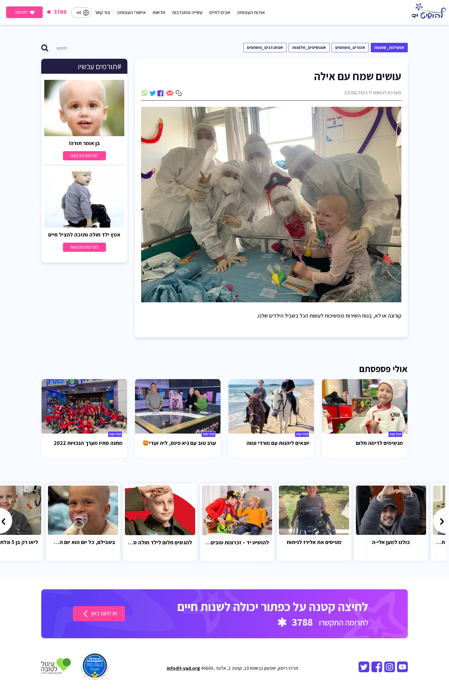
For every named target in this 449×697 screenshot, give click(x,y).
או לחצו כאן (103, 613)
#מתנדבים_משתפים (265, 47)
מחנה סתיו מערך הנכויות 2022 (88, 442)
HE (79, 12)
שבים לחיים (219, 12)
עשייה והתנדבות (187, 12)
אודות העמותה (251, 12)
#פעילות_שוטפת (389, 47)
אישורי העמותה (131, 12)
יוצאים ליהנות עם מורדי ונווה (277, 442)
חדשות (158, 12)
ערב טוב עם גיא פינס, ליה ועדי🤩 (179, 442)
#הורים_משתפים (350, 47)
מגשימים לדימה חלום (379, 442)
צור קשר (102, 12)
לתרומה (21, 12)
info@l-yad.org (183, 668)
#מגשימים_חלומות (309, 47)
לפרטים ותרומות (84, 155)
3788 (60, 12)
